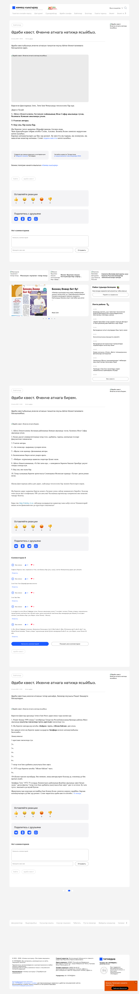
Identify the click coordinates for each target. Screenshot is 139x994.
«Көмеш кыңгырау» (50, 165)
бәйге (15, 179)
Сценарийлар (51, 13)
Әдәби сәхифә (65, 13)
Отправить (82, 250)
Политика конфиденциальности (22, 985)
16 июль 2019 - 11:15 (16, 689)
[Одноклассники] (23, 219)
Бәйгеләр (78, 13)
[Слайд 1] (43, 318)
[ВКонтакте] (16, 219)
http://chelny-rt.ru (26, 503)
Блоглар (88, 13)
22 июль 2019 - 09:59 (17, 38)
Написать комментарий (30, 644)
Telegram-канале (21, 156)
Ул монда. (77, 793)
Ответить (15, 573)
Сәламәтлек (123, 923)
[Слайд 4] (51, 318)
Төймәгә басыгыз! (120, 988)
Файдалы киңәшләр (107, 923)
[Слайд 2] (46, 318)
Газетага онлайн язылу (21, 13)
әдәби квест (29, 179)
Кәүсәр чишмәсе (63, 923)
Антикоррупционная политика (22, 981)
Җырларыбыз (31, 923)
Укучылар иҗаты (47, 923)
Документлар (17, 923)
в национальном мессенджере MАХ (67, 156)
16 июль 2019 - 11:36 (16, 404)
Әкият (111, 13)
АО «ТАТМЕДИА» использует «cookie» (24, 983)
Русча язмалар (89, 923)
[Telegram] (29, 219)
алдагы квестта (50, 138)
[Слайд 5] (54, 318)
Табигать (77, 923)
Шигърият (38, 13)
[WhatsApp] (36, 219)
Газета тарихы (100, 13)
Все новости (110, 379)
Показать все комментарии (70, 644)
